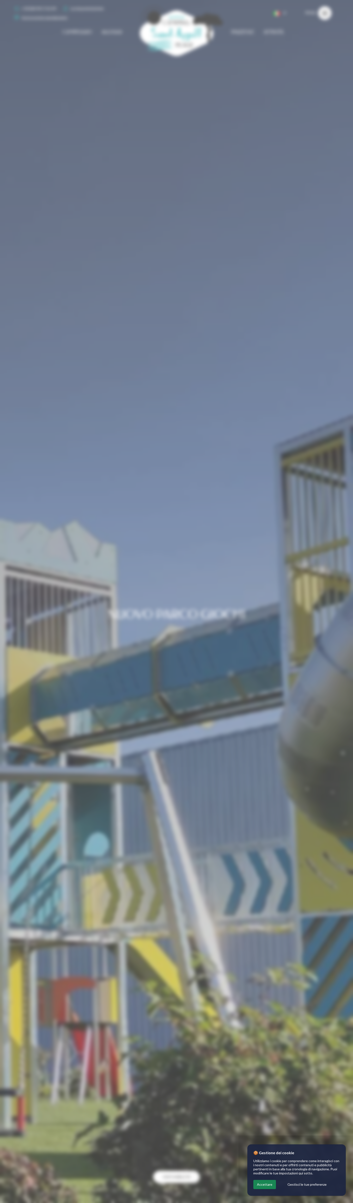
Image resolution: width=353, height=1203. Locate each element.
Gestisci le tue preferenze (307, 1184)
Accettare (264, 1184)
